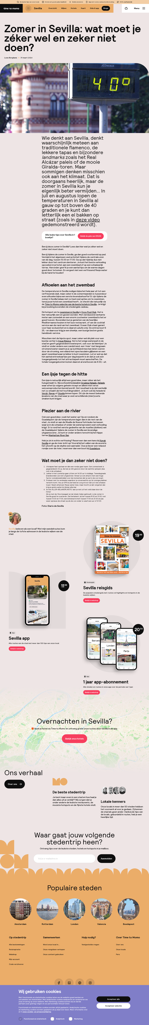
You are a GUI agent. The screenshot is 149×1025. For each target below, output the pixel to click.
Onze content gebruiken (53, 954)
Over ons (12, 784)
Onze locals (121, 949)
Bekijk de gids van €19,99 (90, 236)
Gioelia (61, 393)
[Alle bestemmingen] (28, 8)
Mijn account (14, 959)
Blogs (105, 8)
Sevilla (38, 8)
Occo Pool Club (88, 312)
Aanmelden (106, 858)
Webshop (12, 954)
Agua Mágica (64, 341)
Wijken (63, 8)
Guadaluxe (94, 448)
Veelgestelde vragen (90, 944)
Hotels (74, 8)
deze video (88, 220)
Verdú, (45, 393)
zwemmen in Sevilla (69, 312)
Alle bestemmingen (17, 944)
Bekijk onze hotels (74, 738)
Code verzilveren (16, 964)
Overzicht (52, 8)
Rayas (52, 393)
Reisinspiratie (14, 949)
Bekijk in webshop (91, 600)
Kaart (83, 8)
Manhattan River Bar (59, 435)
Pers (118, 954)
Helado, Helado (93, 382)
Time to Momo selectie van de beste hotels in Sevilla (71, 304)
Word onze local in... (51, 944)
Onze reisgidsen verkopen (54, 949)
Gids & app (94, 8)
